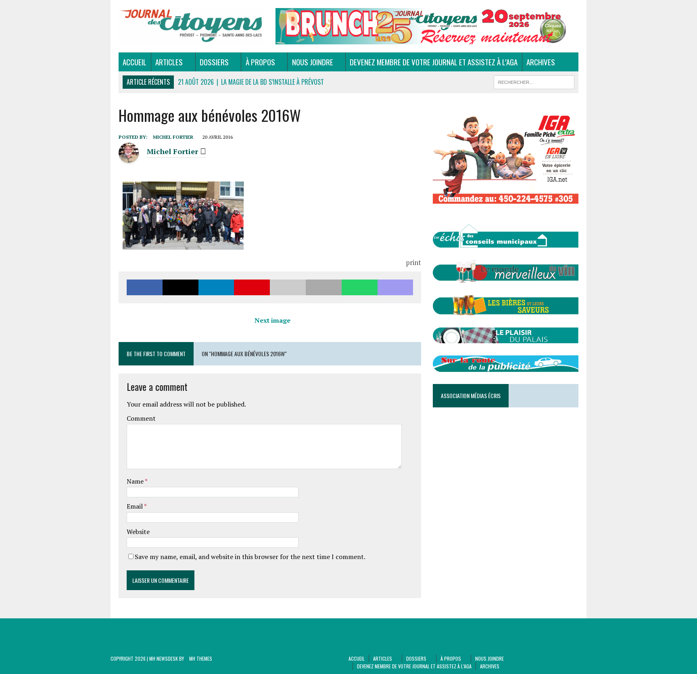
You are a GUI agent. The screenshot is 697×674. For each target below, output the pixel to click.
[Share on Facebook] (145, 287)
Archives (540, 61)
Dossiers (214, 61)
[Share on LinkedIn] (216, 287)
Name (136, 481)
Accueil (134, 61)
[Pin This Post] (252, 287)
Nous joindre (312, 61)
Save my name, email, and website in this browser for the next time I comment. (250, 556)
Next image (272, 320)
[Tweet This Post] (180, 287)
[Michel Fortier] (129, 158)
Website (138, 531)
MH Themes (200, 658)
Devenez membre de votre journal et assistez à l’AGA (434, 61)
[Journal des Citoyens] (191, 26)
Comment (141, 418)
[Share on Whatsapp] (360, 287)
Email (135, 506)
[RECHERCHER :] (534, 81)
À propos (260, 61)
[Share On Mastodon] (395, 287)
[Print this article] (324, 287)
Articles (169, 61)
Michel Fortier (173, 137)
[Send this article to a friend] (288, 287)
